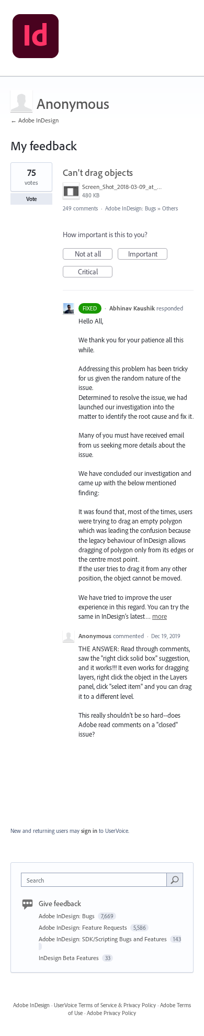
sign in (89, 830)
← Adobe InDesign (34, 120)
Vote (31, 199)
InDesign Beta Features (69, 958)
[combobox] (96, 880)
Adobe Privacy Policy (111, 1013)
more (159, 616)
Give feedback (60, 903)
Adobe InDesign (31, 1005)
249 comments (80, 208)
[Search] (174, 879)
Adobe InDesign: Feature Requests (84, 927)
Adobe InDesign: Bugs (130, 208)
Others (170, 208)
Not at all (93, 254)
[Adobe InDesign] (35, 38)
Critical (95, 272)
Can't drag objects (98, 172)
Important (147, 254)
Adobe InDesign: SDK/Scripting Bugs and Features (103, 939)
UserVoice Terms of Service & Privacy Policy (105, 1005)
